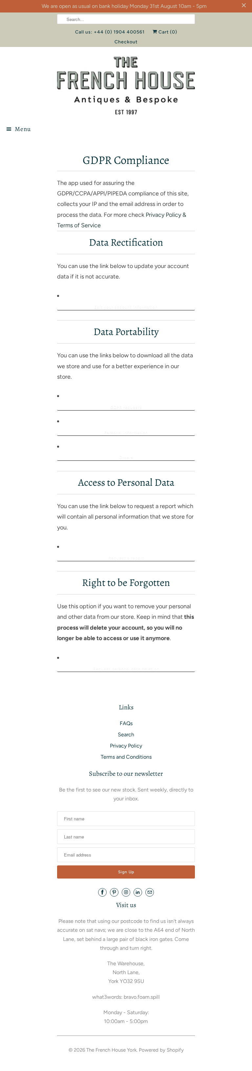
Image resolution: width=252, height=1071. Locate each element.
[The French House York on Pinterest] (114, 892)
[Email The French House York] (149, 892)
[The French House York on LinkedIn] (138, 892)
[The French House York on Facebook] (102, 892)
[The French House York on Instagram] (126, 892)
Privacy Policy (126, 746)
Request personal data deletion (126, 668)
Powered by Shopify (161, 1050)
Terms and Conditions (126, 757)
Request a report (126, 558)
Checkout (126, 42)
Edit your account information (126, 307)
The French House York (111, 1050)
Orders (126, 457)
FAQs (126, 723)
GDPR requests (126, 407)
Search (126, 734)
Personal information (126, 432)
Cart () (167, 32)
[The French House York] (126, 85)
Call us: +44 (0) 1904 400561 (110, 32)
